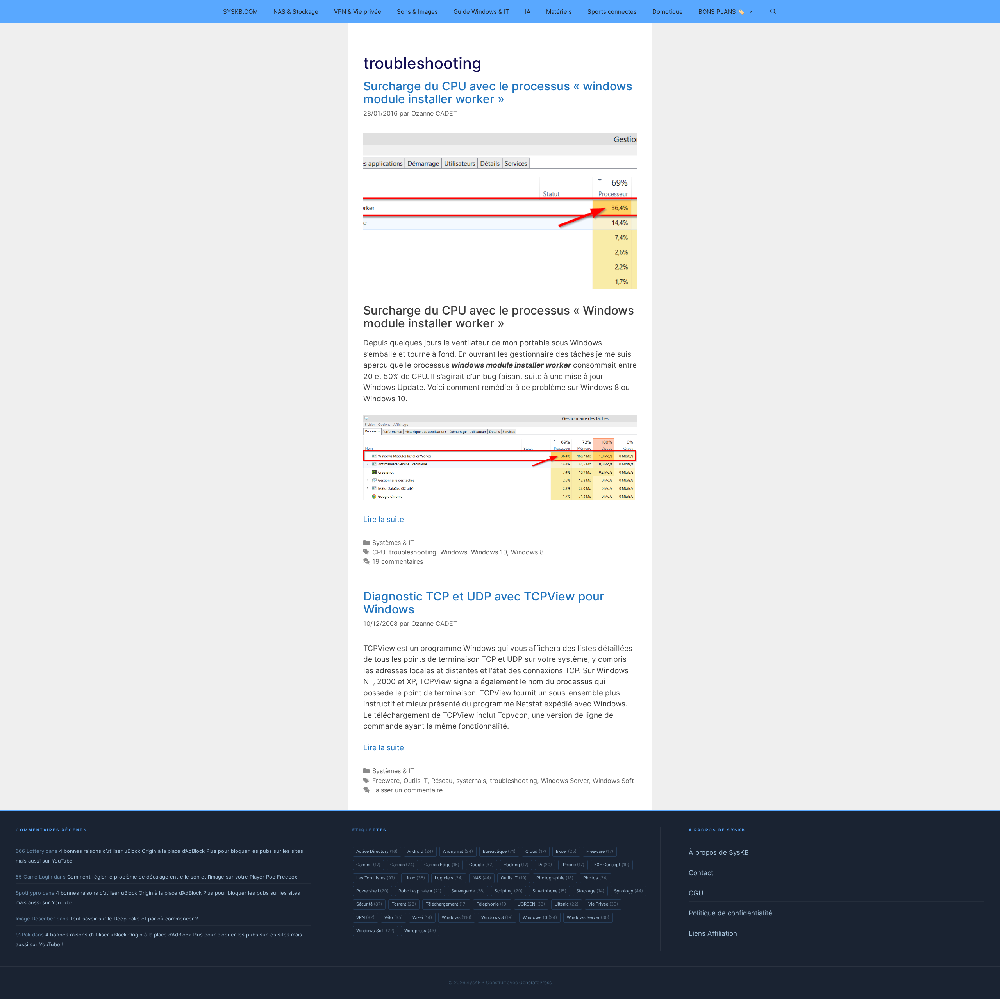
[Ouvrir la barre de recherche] (772, 11)
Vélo (393, 917)
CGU (696, 893)
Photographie (554, 878)
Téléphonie (492, 904)
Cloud (535, 851)
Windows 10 (489, 552)
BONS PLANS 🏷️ (721, 11)
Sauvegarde (468, 891)
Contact (701, 873)
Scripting (509, 891)
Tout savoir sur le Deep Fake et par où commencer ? (134, 918)
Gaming (368, 864)
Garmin (402, 864)
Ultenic (567, 904)
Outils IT (415, 781)
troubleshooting (412, 552)
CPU (378, 552)
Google (481, 864)
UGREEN (531, 904)
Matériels (559, 11)
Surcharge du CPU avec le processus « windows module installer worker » (497, 92)
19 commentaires (397, 561)
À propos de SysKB (719, 852)
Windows (453, 552)
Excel (566, 851)
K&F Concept (611, 864)
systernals (471, 781)
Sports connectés (612, 11)
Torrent (404, 904)
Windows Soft (613, 781)
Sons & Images (417, 11)
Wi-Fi (422, 917)
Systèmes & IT (393, 543)
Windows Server (565, 781)
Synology (628, 891)
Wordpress (420, 930)
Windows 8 (527, 552)
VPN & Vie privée (357, 11)
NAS (482, 878)
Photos (595, 878)
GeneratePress (535, 982)
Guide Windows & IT (481, 11)
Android (420, 851)
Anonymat (458, 851)
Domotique (667, 11)
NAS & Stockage (295, 11)
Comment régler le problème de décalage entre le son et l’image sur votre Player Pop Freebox (182, 877)
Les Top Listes (375, 878)
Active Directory (377, 851)
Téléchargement (446, 904)
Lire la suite (383, 519)
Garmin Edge (441, 864)
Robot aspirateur (419, 891)
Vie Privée (603, 904)
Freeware (386, 781)
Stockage (590, 891)
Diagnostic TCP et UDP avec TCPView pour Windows (483, 602)
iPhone (573, 864)
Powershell (372, 891)
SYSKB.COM (240, 11)
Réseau (441, 781)
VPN (365, 917)
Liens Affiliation (713, 933)
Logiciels (449, 878)
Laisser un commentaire (407, 790)
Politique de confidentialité (730, 913)
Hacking (516, 864)
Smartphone (549, 891)
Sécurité (369, 904)
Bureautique (499, 851)
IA (527, 11)
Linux (415, 878)
